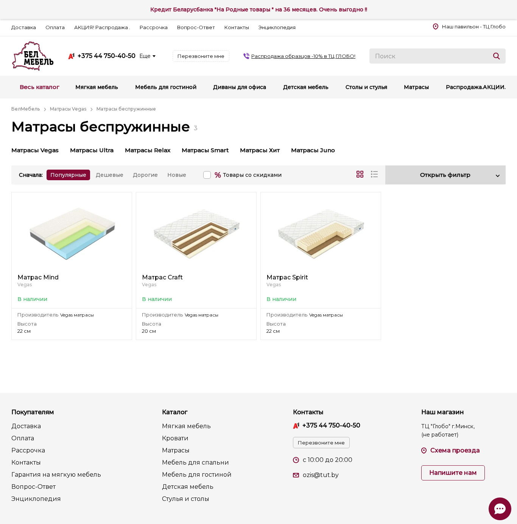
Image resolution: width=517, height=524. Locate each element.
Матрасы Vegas (35, 150)
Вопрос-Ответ (196, 27)
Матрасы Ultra (92, 150)
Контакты (236, 27)
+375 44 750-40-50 (106, 56)
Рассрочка (154, 27)
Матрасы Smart (205, 150)
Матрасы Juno (313, 150)
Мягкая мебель (186, 426)
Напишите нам (453, 472)
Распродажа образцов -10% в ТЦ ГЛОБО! (303, 56)
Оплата (55, 27)
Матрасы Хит (260, 150)
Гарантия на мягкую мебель (56, 474)
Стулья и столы (185, 498)
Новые (176, 175)
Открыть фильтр (445, 174)
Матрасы (176, 450)
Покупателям (32, 412)
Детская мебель (187, 486)
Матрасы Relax (147, 150)
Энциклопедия (277, 27)
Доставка (23, 27)
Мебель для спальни (195, 462)
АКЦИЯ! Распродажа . (102, 27)
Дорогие (145, 175)
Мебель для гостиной (197, 474)
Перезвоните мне (201, 56)
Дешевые (109, 175)
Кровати (175, 438)
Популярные (68, 175)
